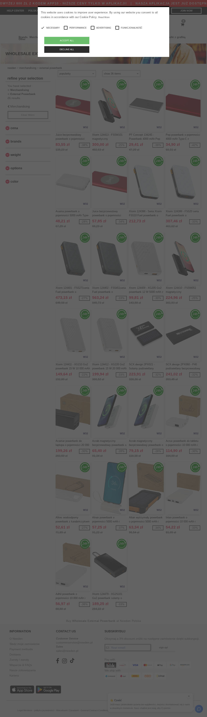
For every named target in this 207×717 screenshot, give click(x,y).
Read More (104, 17)
